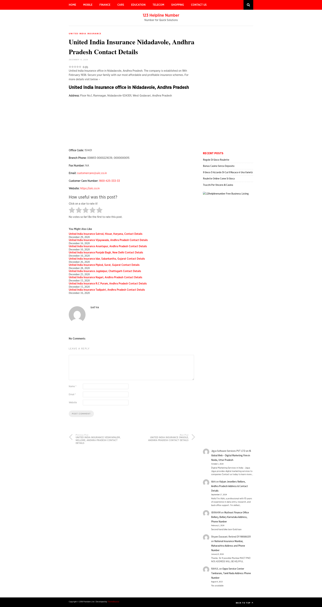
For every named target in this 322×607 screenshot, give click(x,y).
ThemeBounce (113, 602)
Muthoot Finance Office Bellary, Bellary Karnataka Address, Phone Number (230, 517)
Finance (104, 5)
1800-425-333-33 (109, 180)
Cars (120, 5)
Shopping (177, 5)
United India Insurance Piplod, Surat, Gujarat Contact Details (104, 265)
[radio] (72, 210)
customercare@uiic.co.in (92, 173)
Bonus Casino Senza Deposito (218, 165)
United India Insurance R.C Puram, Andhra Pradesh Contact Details (108, 283)
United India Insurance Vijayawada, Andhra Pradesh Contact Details (108, 240)
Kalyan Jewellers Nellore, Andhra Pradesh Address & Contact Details (229, 486)
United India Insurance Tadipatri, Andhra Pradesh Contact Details (107, 289)
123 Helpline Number (161, 15)
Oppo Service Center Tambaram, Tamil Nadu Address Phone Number (231, 573)
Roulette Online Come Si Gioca (219, 178)
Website (73, 402)
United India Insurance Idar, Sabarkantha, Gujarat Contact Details (107, 258)
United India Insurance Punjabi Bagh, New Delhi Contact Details (106, 252)
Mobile (87, 5)
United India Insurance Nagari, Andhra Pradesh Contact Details (105, 277)
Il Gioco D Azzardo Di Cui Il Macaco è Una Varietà (228, 172)
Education (138, 5)
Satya (95, 307)
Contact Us (199, 5)
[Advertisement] (132, 124)
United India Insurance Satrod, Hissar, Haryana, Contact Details (105, 234)
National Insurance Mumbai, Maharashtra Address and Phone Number (228, 546)
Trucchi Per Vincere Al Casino (218, 184)
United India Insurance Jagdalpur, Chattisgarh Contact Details (105, 271)
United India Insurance (85, 33)
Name (72, 386)
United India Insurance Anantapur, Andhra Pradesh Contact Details (108, 246)
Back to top (243, 602)
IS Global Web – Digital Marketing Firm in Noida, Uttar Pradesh (231, 455)
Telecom (158, 5)
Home (72, 5)
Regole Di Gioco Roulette (216, 159)
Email (72, 394)
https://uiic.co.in (90, 188)
